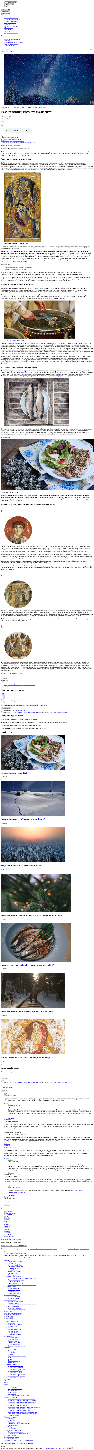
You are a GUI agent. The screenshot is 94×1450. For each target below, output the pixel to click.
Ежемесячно (18, 702)
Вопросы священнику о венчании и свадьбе (22, 1400)
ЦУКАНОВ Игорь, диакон (13, 673)
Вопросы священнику (11, 26)
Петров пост (12, 1394)
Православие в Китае (14, 1377)
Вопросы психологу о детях (17, 1310)
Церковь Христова (10, 1435)
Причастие (11, 1420)
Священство (12, 1428)
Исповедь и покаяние (15, 1422)
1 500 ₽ (3, 696)
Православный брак (14, 1344)
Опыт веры (11, 1323)
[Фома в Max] (6, 1221)
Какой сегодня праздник (12, 39)
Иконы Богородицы (14, 1288)
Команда (7, 1231)
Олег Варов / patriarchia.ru (16, 340)
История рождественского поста (11, 139)
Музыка (10, 1354)
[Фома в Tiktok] (7, 1216)
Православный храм (10, 1295)
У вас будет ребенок (14, 1308)
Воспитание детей (10, 1300)
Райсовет (7, 40)
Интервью (7, 1379)
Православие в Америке (15, 1366)
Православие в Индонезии (16, 1376)
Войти (13, 52)
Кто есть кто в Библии (15, 1265)
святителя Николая (26, 372)
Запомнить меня (8, 1087)
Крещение (11, 1418)
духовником (33, 497)
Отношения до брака (14, 1342)
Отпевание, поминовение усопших (19, 1423)
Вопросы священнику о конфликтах (19, 1409)
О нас (6, 1224)
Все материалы (9, 29)
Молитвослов (8, 28)
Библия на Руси (13, 1273)
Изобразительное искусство (17, 1356)
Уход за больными (13, 1339)
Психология (8, 1336)
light (2, 118)
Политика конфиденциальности (14, 1252)
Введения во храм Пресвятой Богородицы (50, 376)
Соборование (12, 1427)
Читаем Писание (13, 1270)
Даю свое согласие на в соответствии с (36, 712)
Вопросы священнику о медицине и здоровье (22, 1413)
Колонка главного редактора (13, 1313)
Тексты (6, 686)
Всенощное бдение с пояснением (18, 1433)
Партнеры (7, 1234)
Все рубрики (8, 31)
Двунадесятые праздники (16, 1280)
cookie (21, 1255)
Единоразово (7, 702)
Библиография (12, 1275)
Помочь (7, 9)
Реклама (7, 1228)
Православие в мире (10, 1364)
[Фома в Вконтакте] (8, 1211)
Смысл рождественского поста (10, 137)
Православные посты (27, 107)
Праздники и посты (10, 1387)
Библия (6, 1260)
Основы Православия (11, 18)
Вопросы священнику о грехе (17, 1405)
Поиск (6, 6)
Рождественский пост (41, 107)
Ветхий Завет (12, 1263)
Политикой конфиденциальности (59, 712)
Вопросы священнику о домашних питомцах (22, 1404)
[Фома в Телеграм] (8, 1214)
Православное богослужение (13, 42)
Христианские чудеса (15, 1324)
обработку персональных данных (27, 712)
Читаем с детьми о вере (11, 44)
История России (13, 1333)
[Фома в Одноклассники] (10, 1213)
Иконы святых (12, 1291)
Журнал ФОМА (6, 107)
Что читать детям (13, 1306)
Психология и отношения (12, 21)
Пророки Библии (13, 1268)
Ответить (7, 1103)
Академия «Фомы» (10, 23)
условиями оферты (19, 710)
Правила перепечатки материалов (15, 1253)
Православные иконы (11, 1286)
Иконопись (11, 1352)
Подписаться (22, 1245)
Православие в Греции (15, 1371)
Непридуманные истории (12, 19)
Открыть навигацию (10, 2)
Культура (7, 1347)
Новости (7, 24)
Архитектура (12, 1349)
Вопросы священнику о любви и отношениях (22, 1412)
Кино (9, 1357)
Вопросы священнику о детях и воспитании (22, 1305)
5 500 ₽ (3, 698)
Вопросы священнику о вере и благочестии (21, 1399)
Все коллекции (9, 45)
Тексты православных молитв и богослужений (19, 1440)
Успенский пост (13, 1392)
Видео (6, 1384)
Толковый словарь (14, 1361)
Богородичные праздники (16, 1283)
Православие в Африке (15, 1367)
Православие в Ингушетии (16, 1374)
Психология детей (13, 1303)
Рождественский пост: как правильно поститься (19, 685)
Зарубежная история (14, 1334)
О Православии (13, 1326)
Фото (6, 1382)
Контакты (7, 1229)
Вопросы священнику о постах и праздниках (22, 1285)
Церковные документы (11, 1437)
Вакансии (7, 1232)
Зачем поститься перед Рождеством (15, 269)
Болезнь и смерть (13, 1337)
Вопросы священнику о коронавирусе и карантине (24, 1407)
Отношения (8, 1311)
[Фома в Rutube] (7, 1219)
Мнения (6, 1381)
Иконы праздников (14, 1290)
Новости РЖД (8, 1318)
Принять (69, 1448)
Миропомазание (13, 1425)
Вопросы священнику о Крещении (19, 1410)
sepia (8, 118)
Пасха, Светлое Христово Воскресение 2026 (22, 1278)
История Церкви (13, 1331)
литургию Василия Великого (22, 353)
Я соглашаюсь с (14, 710)
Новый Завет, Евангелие (16, 1261)
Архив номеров (9, 1236)
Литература (11, 1351)
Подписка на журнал (11, 33)
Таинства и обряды (10, 1417)
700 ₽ (2, 694)
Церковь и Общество (11, 1438)
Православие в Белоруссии (16, 1369)
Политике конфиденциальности (56, 1448)
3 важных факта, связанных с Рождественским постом (18, 142)
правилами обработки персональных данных (42, 1249)
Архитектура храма (14, 1296)
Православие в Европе (15, 1372)
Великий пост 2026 (14, 1390)
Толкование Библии (14, 1271)
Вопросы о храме (13, 1415)
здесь (45, 705)
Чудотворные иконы (14, 1293)
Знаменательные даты (15, 1329)
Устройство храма (13, 1298)
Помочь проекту (5, 708)
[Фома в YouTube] (7, 1218)
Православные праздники (12, 1276)
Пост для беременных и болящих (18, 1395)
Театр (10, 1359)
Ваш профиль (9, 4)
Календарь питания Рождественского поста (18, 267)
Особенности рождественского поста (12, 141)
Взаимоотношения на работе (17, 1346)
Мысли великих (13, 1362)
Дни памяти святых (14, 1281)
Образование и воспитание (12, 1314)
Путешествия (8, 1316)
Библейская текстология (15, 1266)
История (7, 1328)
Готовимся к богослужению (13, 1430)
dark (5, 118)
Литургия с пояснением (15, 1432)
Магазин (7, 1226)
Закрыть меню (5, 11)
